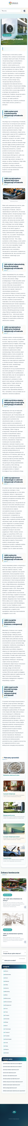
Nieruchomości (8, 1001)
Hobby (6, 984)
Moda (6, 994)
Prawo (6, 1011)
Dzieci (6, 977)
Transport (7, 1032)
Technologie (8, 1029)
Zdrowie (7, 1052)
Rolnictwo (7, 1018)
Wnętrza (7, 1049)
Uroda (6, 1042)
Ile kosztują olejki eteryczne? (10, 1087)
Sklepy (6, 1022)
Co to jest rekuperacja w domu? (11, 836)
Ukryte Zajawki (8, 1039)
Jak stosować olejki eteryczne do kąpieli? (13, 1063)
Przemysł (7, 1015)
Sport (6, 1025)
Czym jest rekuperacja (9, 793)
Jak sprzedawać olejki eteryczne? (11, 1069)
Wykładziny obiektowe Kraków (11, 775)
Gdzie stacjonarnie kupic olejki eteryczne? (13, 1081)
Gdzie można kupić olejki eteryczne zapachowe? (14, 1090)
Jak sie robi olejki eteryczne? (10, 1075)
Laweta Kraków (7, 858)
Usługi (6, 1046)
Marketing (7, 991)
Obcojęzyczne (8, 1005)
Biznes (6, 971)
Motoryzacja (7, 998)
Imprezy (7, 988)
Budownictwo (6, 35)
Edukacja (7, 981)
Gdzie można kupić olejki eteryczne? (12, 1084)
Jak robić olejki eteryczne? (10, 1072)
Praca (6, 1008)
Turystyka (7, 1035)
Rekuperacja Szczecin (9, 815)
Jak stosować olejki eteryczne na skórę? (13, 1066)
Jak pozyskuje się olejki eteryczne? (12, 1078)
